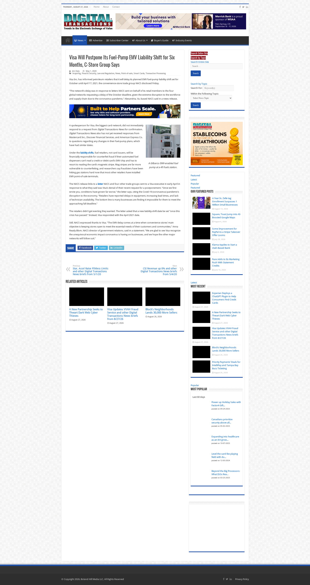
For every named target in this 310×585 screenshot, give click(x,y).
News (80, 40)
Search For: (196, 88)
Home (96, 7)
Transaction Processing (156, 73)
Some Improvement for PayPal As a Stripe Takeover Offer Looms (226, 232)
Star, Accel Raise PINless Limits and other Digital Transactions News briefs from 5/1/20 (90, 270)
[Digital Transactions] (88, 21)
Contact (116, 7)
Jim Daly (75, 71)
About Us (140, 40)
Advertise (97, 40)
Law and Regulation (105, 73)
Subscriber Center (119, 40)
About (106, 7)
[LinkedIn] (247, 7)
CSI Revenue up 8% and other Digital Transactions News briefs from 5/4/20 (159, 270)
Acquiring (76, 73)
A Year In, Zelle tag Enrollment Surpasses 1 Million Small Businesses (225, 201)
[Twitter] (243, 7)
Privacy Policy (242, 579)
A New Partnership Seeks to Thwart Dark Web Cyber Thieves (86, 312)
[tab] (199, 53)
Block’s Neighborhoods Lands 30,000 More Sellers (161, 311)
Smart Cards (139, 73)
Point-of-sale (127, 73)
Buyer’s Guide (161, 40)
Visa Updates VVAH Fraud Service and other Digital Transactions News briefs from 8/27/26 (122, 314)
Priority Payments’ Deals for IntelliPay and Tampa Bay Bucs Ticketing (226, 365)
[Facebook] (240, 7)
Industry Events (184, 40)
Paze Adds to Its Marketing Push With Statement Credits (225, 262)
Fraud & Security (89, 73)
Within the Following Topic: (205, 93)
